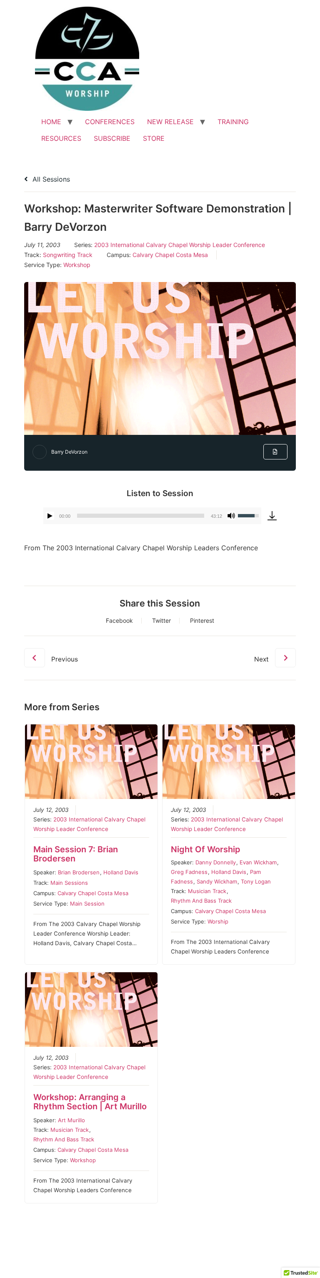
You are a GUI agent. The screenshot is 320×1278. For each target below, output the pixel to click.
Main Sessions (69, 882)
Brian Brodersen (79, 872)
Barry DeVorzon (69, 452)
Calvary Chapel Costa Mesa (170, 254)
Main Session (87, 903)
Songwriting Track (67, 254)
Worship (218, 921)
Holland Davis (120, 872)
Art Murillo (71, 1120)
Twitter (161, 621)
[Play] (50, 516)
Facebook (119, 621)
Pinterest (202, 621)
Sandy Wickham (217, 881)
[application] (152, 515)
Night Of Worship (205, 849)
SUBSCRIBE (112, 138)
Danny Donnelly (215, 862)
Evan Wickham (258, 862)
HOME (51, 121)
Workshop (76, 264)
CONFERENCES (110, 121)
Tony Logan (256, 881)
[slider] (140, 516)
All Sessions (50, 179)
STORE (154, 138)
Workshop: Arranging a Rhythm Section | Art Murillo (90, 1101)
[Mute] (231, 516)
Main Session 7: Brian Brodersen (75, 854)
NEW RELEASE (170, 121)
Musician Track (207, 891)
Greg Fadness (189, 872)
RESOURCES (61, 138)
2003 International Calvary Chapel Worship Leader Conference (179, 244)
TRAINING (233, 121)
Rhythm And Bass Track (201, 900)
